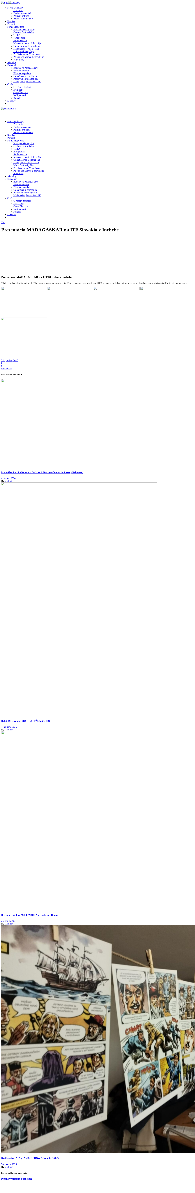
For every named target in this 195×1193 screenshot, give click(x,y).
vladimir (9, 481)
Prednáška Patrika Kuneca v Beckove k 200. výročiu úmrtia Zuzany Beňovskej (42, 472)
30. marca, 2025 (9, 1164)
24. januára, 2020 (9, 360)
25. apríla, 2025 (8, 921)
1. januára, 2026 (9, 727)
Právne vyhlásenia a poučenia (16, 1179)
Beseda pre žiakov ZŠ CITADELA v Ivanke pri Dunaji (29, 915)
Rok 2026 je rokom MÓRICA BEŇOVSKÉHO (25, 721)
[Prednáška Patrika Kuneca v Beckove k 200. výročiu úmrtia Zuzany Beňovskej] (67, 466)
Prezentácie (6, 368)
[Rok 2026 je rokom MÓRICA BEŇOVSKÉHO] (79, 715)
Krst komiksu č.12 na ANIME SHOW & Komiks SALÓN (30, 1158)
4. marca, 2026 (8, 478)
